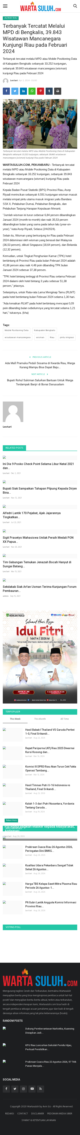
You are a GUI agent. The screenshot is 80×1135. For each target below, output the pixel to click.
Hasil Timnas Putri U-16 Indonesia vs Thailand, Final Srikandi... (47, 787)
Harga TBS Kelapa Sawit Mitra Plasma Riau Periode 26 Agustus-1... (51, 885)
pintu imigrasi (67, 337)
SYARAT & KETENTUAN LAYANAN (39, 1120)
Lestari (14, 80)
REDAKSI (9, 1114)
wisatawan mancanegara (18, 337)
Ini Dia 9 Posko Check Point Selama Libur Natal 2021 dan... (38, 466)
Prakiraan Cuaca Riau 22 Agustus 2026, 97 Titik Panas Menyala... (50, 1063)
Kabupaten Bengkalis (44, 330)
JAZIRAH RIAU (10, 18)
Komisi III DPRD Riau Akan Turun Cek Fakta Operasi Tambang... (50, 768)
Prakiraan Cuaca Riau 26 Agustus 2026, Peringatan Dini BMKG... (49, 848)
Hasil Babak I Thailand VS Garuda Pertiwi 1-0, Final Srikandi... (50, 731)
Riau (52, 337)
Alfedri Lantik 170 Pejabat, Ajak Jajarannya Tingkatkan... (32, 515)
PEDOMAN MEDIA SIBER (59, 1114)
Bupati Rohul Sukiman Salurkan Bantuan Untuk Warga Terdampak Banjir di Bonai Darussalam (40, 382)
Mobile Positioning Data (16, 330)
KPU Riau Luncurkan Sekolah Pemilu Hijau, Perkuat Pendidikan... (48, 1047)
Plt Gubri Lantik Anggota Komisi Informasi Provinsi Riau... (50, 904)
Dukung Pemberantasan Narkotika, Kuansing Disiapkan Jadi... (49, 1030)
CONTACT (22, 1114)
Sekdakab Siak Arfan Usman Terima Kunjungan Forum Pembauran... (39, 589)
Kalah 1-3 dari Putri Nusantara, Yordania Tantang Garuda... (49, 805)
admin (6, 596)
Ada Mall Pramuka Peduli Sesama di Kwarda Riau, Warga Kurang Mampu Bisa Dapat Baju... (40, 365)
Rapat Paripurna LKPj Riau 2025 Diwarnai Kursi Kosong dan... (49, 750)
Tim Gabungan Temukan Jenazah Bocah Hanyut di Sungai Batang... (37, 564)
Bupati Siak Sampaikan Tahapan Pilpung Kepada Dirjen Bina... (40, 490)
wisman (40, 337)
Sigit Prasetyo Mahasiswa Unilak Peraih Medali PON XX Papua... (38, 539)
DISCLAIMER (37, 1114)
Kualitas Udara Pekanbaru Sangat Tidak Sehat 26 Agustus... (49, 867)
